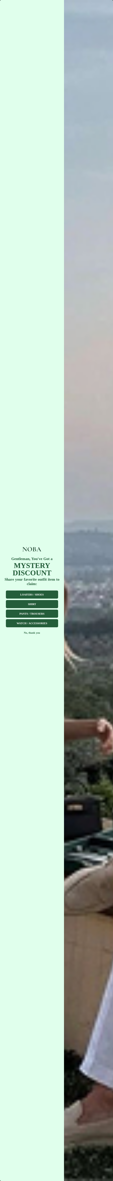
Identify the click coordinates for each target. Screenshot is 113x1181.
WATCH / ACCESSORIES (32, 623)
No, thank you (32, 632)
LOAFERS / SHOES (32, 594)
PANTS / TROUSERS (31, 613)
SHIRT (32, 604)
